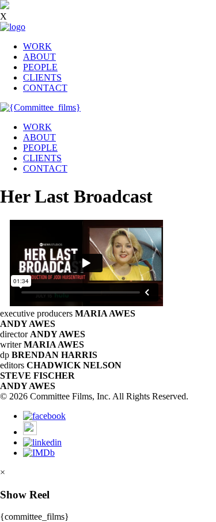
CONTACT (45, 88)
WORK (37, 46)
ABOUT (39, 57)
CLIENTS (42, 77)
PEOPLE (40, 67)
